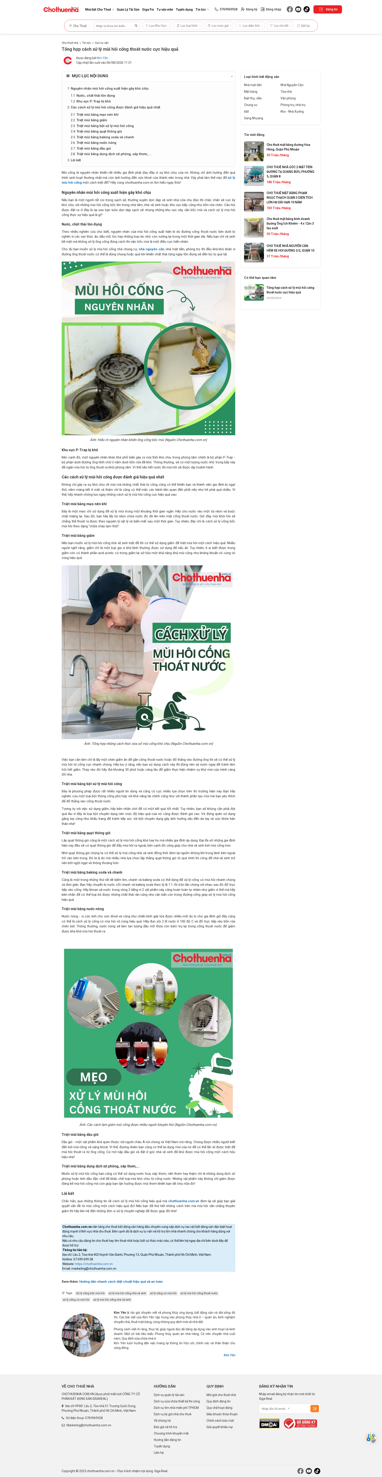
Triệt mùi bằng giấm (91, 120)
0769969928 (94, 1418)
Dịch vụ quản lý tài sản (169, 1395)
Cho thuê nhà (70, 42)
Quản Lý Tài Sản (128, 9)
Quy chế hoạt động (219, 1408)
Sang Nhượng (253, 118)
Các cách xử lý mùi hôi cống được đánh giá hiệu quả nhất (115, 107)
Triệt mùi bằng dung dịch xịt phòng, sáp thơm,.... (113, 154)
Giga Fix (148, 9)
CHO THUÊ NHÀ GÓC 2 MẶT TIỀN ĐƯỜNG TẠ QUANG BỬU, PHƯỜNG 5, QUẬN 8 (290, 171)
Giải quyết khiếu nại (219, 1427)
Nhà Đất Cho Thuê (98, 9)
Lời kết (76, 160)
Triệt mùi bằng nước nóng (96, 143)
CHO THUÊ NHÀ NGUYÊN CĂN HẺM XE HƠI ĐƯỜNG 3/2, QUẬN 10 (290, 248)
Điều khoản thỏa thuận (222, 1414)
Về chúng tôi (162, 1420)
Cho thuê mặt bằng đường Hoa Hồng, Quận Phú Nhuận (288, 147)
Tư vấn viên (165, 9)
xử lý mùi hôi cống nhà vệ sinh (127, 1293)
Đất (246, 111)
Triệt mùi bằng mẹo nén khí (97, 115)
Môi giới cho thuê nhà (221, 1395)
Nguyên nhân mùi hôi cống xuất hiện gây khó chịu (110, 89)
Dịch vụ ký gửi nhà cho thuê (172, 1414)
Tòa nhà (286, 91)
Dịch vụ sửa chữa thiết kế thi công (177, 1401)
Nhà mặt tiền (253, 85)
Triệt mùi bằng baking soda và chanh (105, 137)
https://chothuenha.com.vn (94, 1264)
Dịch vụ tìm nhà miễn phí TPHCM (176, 1408)
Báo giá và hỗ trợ (165, 1427)
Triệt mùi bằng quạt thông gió (99, 131)
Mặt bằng (250, 91)
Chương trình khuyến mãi (171, 1433)
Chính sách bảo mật (220, 1420)
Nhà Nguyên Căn (292, 85)
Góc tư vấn (102, 42)
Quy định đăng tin (218, 1401)
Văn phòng (288, 98)
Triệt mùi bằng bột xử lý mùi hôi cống (105, 126)
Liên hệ (159, 1452)
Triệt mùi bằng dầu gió (93, 148)
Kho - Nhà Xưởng (292, 111)
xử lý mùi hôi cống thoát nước (199, 1293)
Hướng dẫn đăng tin (167, 1440)
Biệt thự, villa (253, 98)
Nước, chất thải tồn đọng (95, 96)
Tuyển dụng (184, 9)
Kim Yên (102, 58)
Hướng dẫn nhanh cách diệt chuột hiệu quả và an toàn (121, 1282)
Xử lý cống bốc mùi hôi (90, 1293)
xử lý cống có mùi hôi (163, 1293)
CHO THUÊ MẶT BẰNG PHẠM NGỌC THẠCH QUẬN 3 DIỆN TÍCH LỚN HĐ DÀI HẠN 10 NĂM (290, 197)
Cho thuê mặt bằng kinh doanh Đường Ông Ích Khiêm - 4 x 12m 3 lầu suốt (290, 223)
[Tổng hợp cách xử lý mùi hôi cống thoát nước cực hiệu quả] (148, 348)
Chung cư (250, 105)
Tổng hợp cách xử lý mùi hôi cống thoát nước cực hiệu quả (290, 290)
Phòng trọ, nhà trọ (293, 105)
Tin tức (200, 9)
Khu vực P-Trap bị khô (93, 101)
